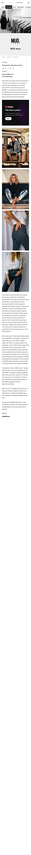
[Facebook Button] (5, 68)
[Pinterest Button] (10, 68)
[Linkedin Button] (8, 68)
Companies (9, 57)
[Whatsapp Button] (13, 68)
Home (3, 57)
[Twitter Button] (3, 68)
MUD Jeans (16, 57)
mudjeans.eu (6, 416)
